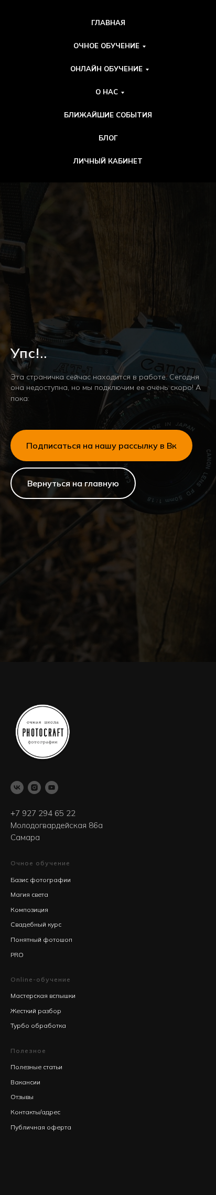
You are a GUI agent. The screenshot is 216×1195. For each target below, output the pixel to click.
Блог (108, 138)
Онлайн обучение (106, 68)
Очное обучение (106, 45)
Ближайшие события (108, 115)
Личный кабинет (108, 161)
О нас (106, 92)
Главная (108, 22)
